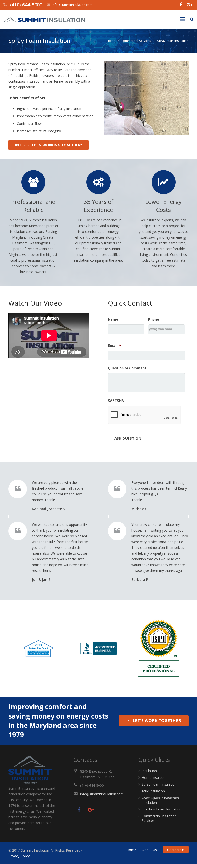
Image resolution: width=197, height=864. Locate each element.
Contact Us (176, 849)
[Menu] (182, 19)
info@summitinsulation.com (72, 4)
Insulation (149, 770)
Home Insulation (154, 777)
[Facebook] (180, 4)
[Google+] (189, 4)
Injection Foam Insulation (161, 809)
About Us (149, 849)
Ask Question (127, 438)
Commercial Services (136, 41)
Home (111, 41)
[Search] (191, 19)
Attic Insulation (153, 791)
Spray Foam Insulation (159, 784)
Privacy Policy (19, 856)
